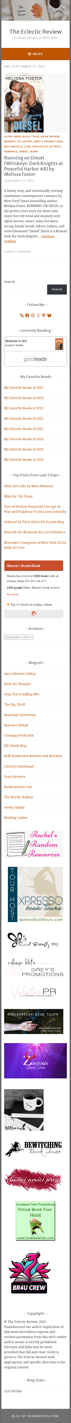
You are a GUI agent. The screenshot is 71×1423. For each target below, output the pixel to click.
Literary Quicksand (19, 766)
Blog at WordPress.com (35, 1416)
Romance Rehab (16, 725)
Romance (10, 151)
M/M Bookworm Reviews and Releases (33, 756)
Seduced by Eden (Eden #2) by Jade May (34, 522)
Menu (38, 54)
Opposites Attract (47, 146)
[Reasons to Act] (59, 349)
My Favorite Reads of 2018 (23, 459)
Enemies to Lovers (18, 141)
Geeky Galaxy (14, 807)
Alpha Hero (12, 136)
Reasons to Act (16, 341)
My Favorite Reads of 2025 (23, 387)
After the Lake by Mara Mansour (29, 486)
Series (23, 151)
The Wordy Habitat (18, 797)
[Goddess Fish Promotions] (35, 1239)
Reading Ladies (15, 817)
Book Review (50, 136)
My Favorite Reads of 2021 (23, 429)
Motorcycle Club (17, 146)
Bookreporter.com (18, 787)
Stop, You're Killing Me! (22, 694)
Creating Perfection (19, 735)
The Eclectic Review (35, 31)
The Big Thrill (14, 704)
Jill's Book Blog (15, 745)
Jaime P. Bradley (15, 345)
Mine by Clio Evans (18, 496)
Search (9, 282)
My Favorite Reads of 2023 (23, 408)
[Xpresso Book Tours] (35, 921)
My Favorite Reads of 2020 (23, 439)
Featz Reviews (14, 776)
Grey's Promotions (48, 141)
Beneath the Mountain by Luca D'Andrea (34, 532)
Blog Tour (31, 136)
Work (34, 151)
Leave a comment (17, 251)
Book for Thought (17, 684)
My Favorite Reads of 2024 (23, 398)
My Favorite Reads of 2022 (23, 418)
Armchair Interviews (20, 715)
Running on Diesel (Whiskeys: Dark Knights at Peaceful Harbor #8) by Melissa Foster (33, 166)
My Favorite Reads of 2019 (23, 449)
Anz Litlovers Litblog (20, 673)
